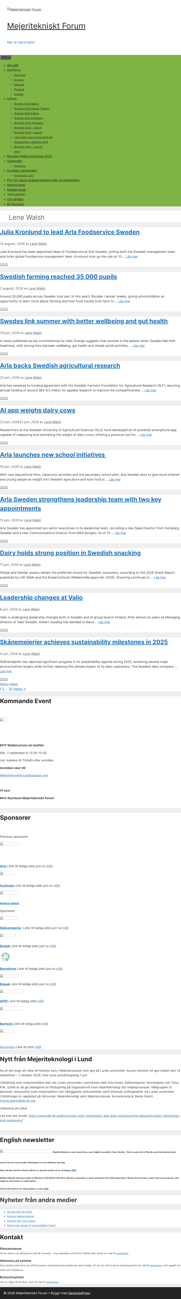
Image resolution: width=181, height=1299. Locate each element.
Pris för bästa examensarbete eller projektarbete (43, 180)
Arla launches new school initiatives (53, 454)
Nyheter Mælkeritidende (20, 1216)
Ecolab (5, 946)
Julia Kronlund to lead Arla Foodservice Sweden (70, 231)
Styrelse (19, 79)
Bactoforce (8, 968)
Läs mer (132, 256)
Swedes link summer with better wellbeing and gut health (84, 321)
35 (11, 689)
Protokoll (19, 89)
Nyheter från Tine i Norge (21, 1220)
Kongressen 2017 (24, 175)
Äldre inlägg (9, 684)
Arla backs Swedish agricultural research (60, 365)
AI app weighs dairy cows (37, 410)
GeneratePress (79, 1293)
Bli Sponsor (15, 204)
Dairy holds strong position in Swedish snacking (70, 552)
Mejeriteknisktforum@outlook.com (24, 775)
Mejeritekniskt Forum (46, 26)
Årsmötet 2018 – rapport (28, 146)
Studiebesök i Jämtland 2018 (31, 142)
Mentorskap (16, 185)
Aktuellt (12, 65)
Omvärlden (15, 199)
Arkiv (17, 151)
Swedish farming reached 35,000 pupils (58, 276)
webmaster (122, 1253)
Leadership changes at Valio (41, 597)
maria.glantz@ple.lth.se (17, 1100)
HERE (73, 1170)
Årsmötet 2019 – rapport (28, 132)
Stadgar (19, 94)
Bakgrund (19, 75)
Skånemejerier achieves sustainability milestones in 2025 (84, 642)
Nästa (19, 689)
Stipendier (14, 161)
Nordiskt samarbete (22, 170)
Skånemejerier (11, 928)
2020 (4, 264)
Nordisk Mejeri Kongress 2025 (29, 156)
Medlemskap (16, 190)
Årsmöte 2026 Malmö (26, 103)
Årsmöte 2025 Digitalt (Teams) (31, 108)
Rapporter (20, 165)
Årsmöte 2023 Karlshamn (28, 118)
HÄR (49, 866)
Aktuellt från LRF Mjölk (19, 1211)
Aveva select (10, 903)
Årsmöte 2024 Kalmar (26, 113)
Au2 (3, 885)
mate (10, 885)
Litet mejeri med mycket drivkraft (33, 137)
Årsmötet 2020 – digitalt (28, 127)
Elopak (5, 984)
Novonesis (7, 1047)
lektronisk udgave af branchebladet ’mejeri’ (32, 1225)
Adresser (19, 84)
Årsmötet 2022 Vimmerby (28, 122)
